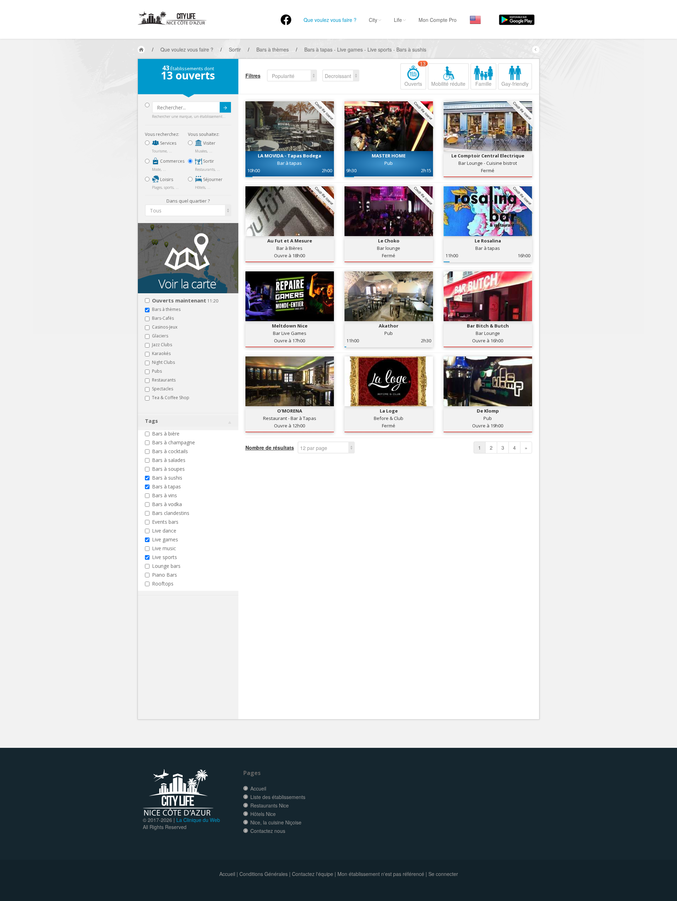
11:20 (185, 301)
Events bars (165, 521)
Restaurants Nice (269, 805)
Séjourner (212, 179)
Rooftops (162, 583)
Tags (151, 421)
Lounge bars (166, 566)
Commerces (171, 161)
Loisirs (166, 179)
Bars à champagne (173, 442)
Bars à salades (168, 460)
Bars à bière (165, 433)
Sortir (208, 161)
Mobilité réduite (448, 83)
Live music (164, 548)
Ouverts (415, 75)
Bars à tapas (166, 486)
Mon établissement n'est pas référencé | (382, 873)
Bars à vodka (167, 504)
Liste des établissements (277, 796)
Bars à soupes (168, 468)
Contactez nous (267, 830)
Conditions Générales (263, 873)
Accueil (258, 788)
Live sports (164, 557)
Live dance (164, 530)
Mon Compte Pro (438, 19)
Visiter (208, 143)
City (373, 19)
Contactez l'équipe (312, 873)
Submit (225, 107)
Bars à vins (164, 495)
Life (398, 19)
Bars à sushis (167, 477)
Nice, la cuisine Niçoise (275, 822)
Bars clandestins (170, 513)
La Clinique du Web (198, 819)
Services (167, 143)
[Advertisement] (187, 668)
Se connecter (443, 873)
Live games (165, 539)
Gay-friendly (515, 83)
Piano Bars (164, 574)
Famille (483, 83)
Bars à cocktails (170, 451)
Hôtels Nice (263, 813)
